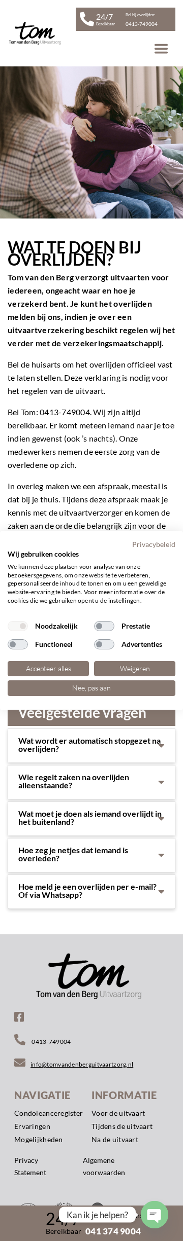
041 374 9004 (113, 1231)
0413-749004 (50, 1041)
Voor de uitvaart (118, 1113)
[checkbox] (18, 626)
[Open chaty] (154, 1214)
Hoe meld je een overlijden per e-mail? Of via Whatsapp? (87, 891)
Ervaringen (32, 1126)
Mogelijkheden (38, 1139)
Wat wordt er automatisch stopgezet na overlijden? (89, 745)
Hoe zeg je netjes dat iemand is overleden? (73, 854)
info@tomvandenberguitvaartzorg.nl (81, 1064)
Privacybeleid (153, 544)
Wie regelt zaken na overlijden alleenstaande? (73, 781)
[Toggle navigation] (161, 49)
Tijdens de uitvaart (122, 1126)
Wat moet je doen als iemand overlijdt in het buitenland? (90, 818)
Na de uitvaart (115, 1139)
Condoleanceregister (48, 1113)
